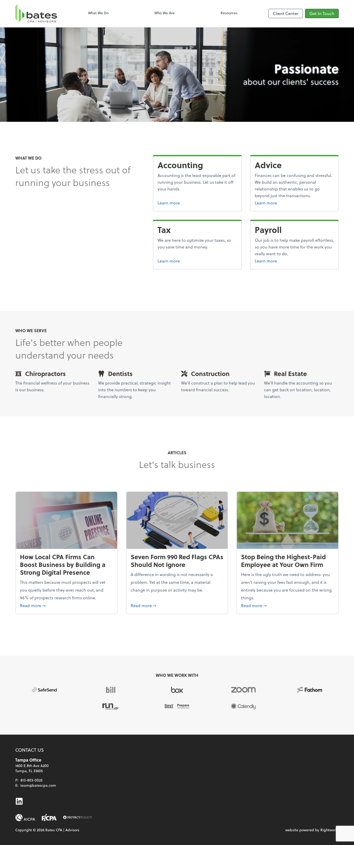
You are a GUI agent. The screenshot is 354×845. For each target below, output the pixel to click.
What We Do (98, 13)
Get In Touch (321, 13)
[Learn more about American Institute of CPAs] (25, 817)
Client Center (286, 13)
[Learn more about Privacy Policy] (77, 817)
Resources (229, 13)
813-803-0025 (31, 780)
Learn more (186, 203)
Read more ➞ (66, 605)
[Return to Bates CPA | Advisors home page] (36, 13)
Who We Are (164, 13)
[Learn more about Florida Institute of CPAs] (49, 817)
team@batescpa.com (38, 785)
